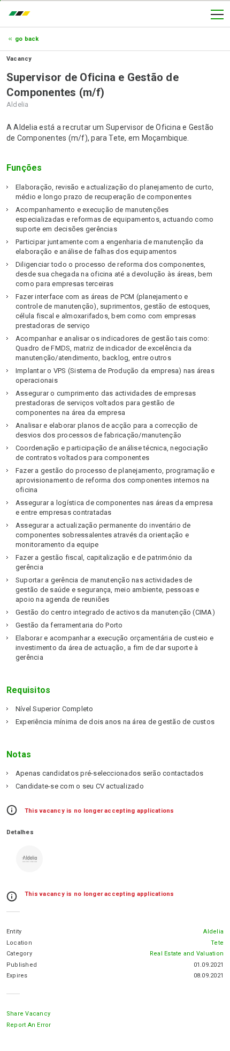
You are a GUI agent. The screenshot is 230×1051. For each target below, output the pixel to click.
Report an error (28, 1024)
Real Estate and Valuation (187, 953)
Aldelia (213, 931)
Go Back (27, 38)
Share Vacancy (28, 1013)
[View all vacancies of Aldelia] (29, 858)
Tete (217, 942)
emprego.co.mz (22, 14)
